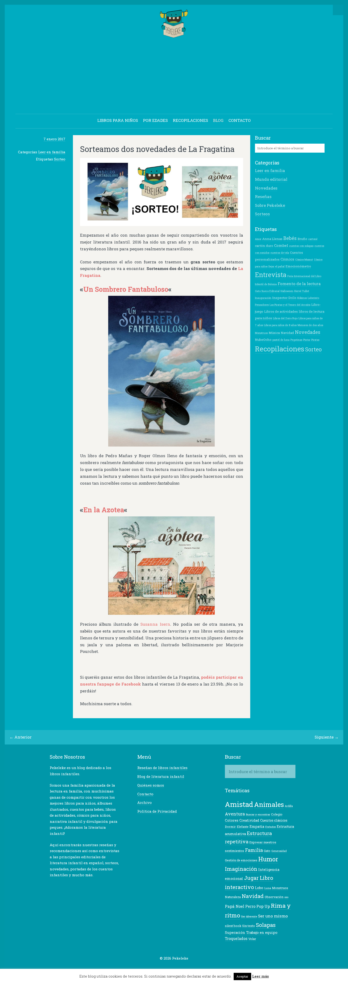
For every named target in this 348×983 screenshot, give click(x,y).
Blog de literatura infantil (160, 776)
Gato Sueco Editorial (267, 291)
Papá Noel (234, 906)
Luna (267, 888)
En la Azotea (103, 509)
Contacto (145, 794)
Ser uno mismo (273, 916)
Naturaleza (233, 897)
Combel (281, 245)
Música (274, 333)
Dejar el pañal (276, 266)
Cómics (287, 259)
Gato (267, 851)
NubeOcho (263, 339)
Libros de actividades (281, 311)
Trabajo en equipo (261, 932)
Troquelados (236, 938)
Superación (235, 932)
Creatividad (249, 820)
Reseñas (263, 196)
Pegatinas (296, 339)
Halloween (287, 291)
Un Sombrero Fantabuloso (125, 289)
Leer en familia (51, 152)
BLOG (218, 120)
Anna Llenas (272, 239)
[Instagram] (185, 967)
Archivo (144, 802)
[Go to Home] (174, 35)
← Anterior (20, 737)
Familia (254, 850)
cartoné (312, 239)
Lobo (259, 888)
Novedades (266, 188)
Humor (268, 859)
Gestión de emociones (241, 860)
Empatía (257, 826)
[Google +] (170, 967)
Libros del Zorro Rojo (285, 318)
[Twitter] (155, 967)
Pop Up (263, 906)
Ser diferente (249, 916)
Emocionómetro (298, 266)
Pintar (306, 339)
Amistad (239, 804)
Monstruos (261, 333)
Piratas (315, 339)
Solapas (266, 924)
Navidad (287, 333)
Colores (231, 820)
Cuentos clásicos (273, 820)
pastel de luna (281, 339)
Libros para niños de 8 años (280, 325)
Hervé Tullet (301, 291)
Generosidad (279, 851)
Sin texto (248, 926)
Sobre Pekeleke (270, 205)
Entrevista (270, 274)
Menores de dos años (310, 325)
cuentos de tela (279, 252)
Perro (250, 906)
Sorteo (59, 159)
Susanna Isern (155, 624)
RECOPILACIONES (190, 120)
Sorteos (262, 214)
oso (286, 897)
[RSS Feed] (192, 967)
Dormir (230, 826)
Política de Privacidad (157, 811)
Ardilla (289, 806)
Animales (269, 804)
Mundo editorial (271, 179)
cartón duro (264, 246)
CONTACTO (239, 120)
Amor (258, 239)
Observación (274, 897)
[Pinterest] (177, 967)
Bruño (302, 239)
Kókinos (302, 298)
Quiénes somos (150, 785)
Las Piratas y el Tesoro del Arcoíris (290, 304)
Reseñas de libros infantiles (162, 767)
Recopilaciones (279, 348)
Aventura (235, 814)
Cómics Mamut (304, 259)
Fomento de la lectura (299, 283)
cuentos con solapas (301, 246)
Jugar (251, 877)
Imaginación (241, 868)
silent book (233, 926)
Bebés (290, 238)
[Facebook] (163, 967)
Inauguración (263, 298)
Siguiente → (327, 737)
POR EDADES (155, 120)
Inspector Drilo (284, 298)
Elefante (243, 826)
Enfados (270, 826)
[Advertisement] (174, 77)
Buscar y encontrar (258, 814)
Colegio (276, 814)
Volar (252, 939)
